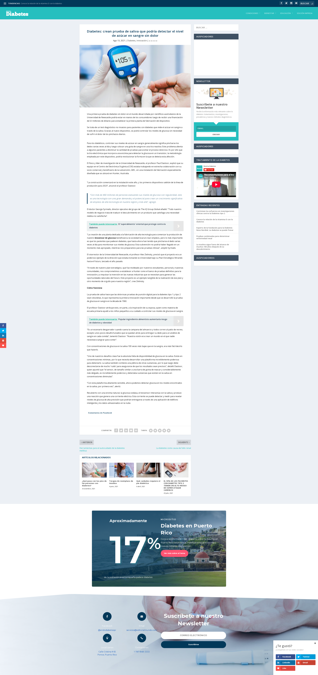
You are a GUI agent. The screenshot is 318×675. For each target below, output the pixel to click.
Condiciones (252, 13)
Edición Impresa (304, 13)
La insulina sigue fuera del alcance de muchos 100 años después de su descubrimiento (212, 246)
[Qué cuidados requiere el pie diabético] (148, 470)
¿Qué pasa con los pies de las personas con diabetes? (94, 483)
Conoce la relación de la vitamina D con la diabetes (41, 3)
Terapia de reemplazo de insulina (121, 482)
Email (142, 626)
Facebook (107, 626)
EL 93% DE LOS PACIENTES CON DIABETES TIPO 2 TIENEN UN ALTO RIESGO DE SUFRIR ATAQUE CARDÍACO (176, 485)
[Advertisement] (216, 57)
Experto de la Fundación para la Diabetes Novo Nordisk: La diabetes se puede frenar (214, 229)
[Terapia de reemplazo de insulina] (121, 470)
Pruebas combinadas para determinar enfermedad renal (213, 237)
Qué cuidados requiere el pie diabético (148, 482)
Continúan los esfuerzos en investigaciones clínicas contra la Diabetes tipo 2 (215, 212)
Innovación (142, 40)
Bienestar (269, 13)
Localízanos (107, 647)
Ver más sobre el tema (174, 553)
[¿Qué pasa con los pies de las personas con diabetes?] (94, 470)
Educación (285, 13)
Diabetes (131, 40)
